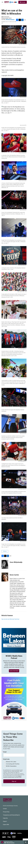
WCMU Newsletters (11, 766)
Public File (5, 818)
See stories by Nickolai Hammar (10, 619)
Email (4, 751)
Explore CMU (6, 824)
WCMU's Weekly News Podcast (14, 657)
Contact (5, 808)
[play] (2, 842)
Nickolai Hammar (10, 19)
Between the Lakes (11, 761)
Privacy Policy (6, 811)
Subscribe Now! (14, 671)
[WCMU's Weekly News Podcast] (14, 640)
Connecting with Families (12, 764)
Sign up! (14, 781)
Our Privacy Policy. (18, 777)
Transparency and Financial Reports (11, 815)
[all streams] (26, 842)
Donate (23, 2)
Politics (5, 551)
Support (5, 821)
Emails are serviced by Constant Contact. (12, 776)
